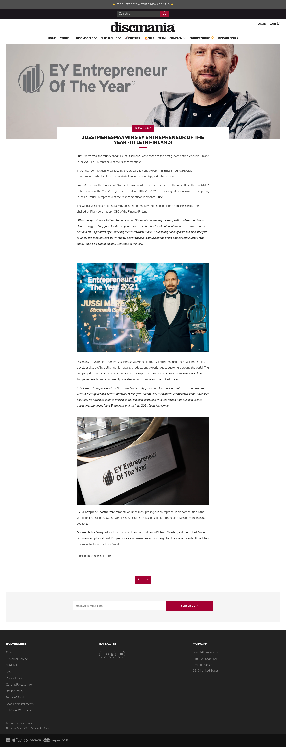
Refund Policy (14, 691)
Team (161, 38)
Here (107, 556)
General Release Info (19, 684)
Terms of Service (16, 697)
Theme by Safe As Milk (18, 728)
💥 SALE (149, 38)
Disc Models (84, 38)
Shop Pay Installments (20, 704)
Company (175, 38)
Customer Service (17, 659)
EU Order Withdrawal (19, 710)
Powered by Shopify (41, 728)
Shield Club (109, 38)
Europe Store (199, 38)
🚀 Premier (132, 38)
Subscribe (188, 606)
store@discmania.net (205, 652)
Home (52, 38)
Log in (262, 23)
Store (64, 38)
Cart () (275, 23)
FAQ (8, 672)
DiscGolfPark (228, 38)
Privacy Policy (14, 678)
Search (10, 652)
